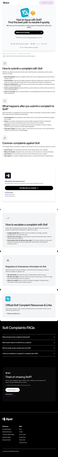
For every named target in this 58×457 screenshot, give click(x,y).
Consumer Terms (23, 442)
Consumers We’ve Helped (8, 434)
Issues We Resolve (6, 429)
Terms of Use (22, 440)
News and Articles (6, 440)
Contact (21, 431)
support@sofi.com (15, 313)
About (20, 429)
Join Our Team (22, 434)
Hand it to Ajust (12, 389)
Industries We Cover (7, 431)
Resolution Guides (6, 437)
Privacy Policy (22, 437)
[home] (6, 3)
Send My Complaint (46, 2)
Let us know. (32, 56)
